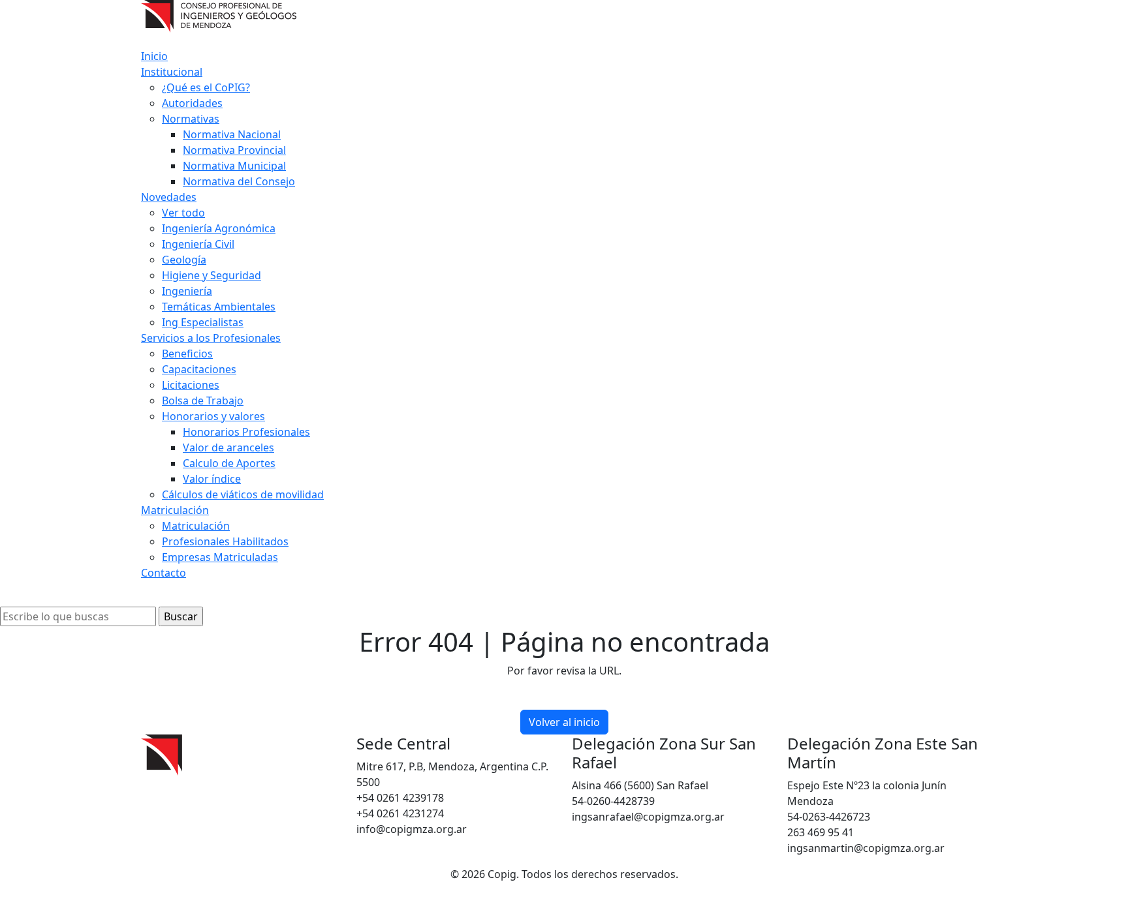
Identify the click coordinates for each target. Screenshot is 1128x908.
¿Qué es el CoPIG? (206, 87)
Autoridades (192, 103)
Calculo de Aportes (229, 463)
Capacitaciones (199, 369)
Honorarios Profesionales (246, 432)
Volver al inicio (564, 722)
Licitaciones (190, 385)
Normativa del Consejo (239, 181)
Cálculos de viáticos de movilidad (243, 494)
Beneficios (187, 353)
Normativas (190, 119)
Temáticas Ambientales (218, 306)
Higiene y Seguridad (211, 275)
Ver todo (183, 212)
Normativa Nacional (232, 134)
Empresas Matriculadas (220, 557)
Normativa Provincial (234, 150)
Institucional (171, 72)
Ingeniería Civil (198, 244)
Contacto (163, 573)
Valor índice (212, 479)
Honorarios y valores (213, 416)
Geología (184, 259)
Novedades (168, 197)
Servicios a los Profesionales (211, 338)
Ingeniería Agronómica (218, 228)
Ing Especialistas (202, 322)
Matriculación (175, 510)
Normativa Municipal (234, 166)
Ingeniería (187, 291)
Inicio (154, 56)
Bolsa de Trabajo (202, 400)
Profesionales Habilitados (225, 541)
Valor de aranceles (228, 447)
